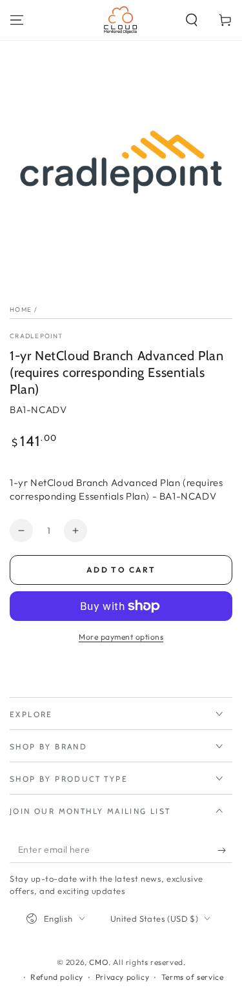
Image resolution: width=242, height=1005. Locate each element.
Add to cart (121, 569)
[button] (191, 20)
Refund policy (56, 977)
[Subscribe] (224, 850)
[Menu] (17, 20)
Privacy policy (122, 977)
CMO (98, 962)
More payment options (121, 637)
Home (21, 309)
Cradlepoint (36, 336)
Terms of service (192, 977)
